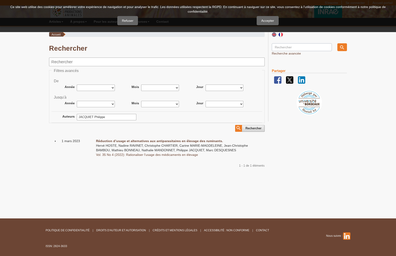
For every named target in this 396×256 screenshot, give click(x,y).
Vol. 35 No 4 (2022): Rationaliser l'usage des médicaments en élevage (147, 155)
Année (70, 87)
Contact (262, 230)
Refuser (127, 20)
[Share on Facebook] (277, 80)
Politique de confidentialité (68, 230)
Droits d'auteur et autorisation (121, 230)
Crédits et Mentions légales (175, 230)
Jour (199, 87)
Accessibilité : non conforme (226, 230)
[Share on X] (289, 80)
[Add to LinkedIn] (301, 80)
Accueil (56, 34)
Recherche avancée (286, 53)
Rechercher (253, 128)
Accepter (267, 20)
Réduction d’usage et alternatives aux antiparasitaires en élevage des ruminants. (159, 141)
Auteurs (68, 116)
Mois (135, 87)
